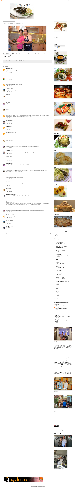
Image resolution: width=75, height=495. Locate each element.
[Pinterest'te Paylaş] (23, 60)
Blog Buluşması (66, 347)
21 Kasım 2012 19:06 (9, 217)
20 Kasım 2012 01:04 (9, 141)
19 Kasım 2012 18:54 (9, 129)
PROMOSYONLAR (60, 364)
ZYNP (7, 94)
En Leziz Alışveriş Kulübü (59, 242)
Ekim (56, 283)
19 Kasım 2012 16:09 (9, 99)
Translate (61, 47)
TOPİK (57, 259)
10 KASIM (57, 271)
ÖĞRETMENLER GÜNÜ (59, 247)
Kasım (57, 241)
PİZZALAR (64, 363)
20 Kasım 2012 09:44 (9, 153)
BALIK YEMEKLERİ (57, 347)
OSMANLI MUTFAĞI (67, 361)
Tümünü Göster (69, 323)
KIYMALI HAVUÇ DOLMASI (60, 263)
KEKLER (57, 357)
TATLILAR (56, 368)
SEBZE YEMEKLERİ (58, 366)
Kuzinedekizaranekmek (58, 311)
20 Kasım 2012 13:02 (9, 205)
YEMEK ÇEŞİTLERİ (66, 370)
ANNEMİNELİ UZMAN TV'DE (60, 278)
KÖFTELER (66, 357)
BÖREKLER (57, 348)
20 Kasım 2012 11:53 (9, 185)
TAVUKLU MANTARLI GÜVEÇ (60, 243)
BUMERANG (65, 348)
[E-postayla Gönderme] (16, 60)
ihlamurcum (7, 156)
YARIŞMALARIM (57, 370)
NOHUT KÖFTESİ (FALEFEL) (60, 273)
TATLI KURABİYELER (63, 367)
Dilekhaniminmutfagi (9, 214)
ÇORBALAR (62, 349)
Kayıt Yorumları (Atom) (8, 234)
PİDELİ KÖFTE (58, 253)
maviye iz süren (8, 108)
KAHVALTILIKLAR (67, 356)
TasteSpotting (57, 319)
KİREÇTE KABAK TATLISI (60, 277)
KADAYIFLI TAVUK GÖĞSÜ (60, 269)
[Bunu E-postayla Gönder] (18, 60)
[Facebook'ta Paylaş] (21, 60)
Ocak (56, 295)
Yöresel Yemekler (58, 372)
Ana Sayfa (27, 233)
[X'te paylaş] (20, 60)
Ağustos (57, 285)
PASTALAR (67, 362)
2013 (56, 237)
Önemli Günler (57, 362)
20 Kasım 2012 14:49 (9, 211)
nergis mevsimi (8, 169)
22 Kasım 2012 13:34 (9, 223)
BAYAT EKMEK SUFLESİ (60, 267)
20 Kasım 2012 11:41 (9, 172)
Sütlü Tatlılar (66, 366)
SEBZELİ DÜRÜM (58, 274)
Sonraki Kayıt (5, 233)
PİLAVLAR (59, 363)
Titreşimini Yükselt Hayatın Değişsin (60, 305)
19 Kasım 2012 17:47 (9, 123)
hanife (7, 102)
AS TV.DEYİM (58, 266)
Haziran (57, 288)
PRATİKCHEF (69, 363)
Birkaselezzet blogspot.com (10, 132)
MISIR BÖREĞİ (58, 251)
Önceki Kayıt (49, 233)
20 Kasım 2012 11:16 (9, 160)
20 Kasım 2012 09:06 (9, 147)
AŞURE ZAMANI (58, 262)
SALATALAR (67, 365)
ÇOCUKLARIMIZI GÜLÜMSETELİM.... (62, 246)
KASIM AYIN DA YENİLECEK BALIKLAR (62, 281)
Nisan (57, 291)
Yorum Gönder (7, 231)
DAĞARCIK (69, 349)
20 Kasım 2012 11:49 (9, 178)
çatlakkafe (7, 188)
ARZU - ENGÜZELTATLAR (10, 120)
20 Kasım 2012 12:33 (9, 191)
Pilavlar (55, 363)
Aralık (57, 239)
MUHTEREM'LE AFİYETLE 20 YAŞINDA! (61, 308)
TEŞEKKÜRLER (58, 254)
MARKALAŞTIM (63, 360)
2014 (56, 235)
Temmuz (57, 287)
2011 (56, 297)
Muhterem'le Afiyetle (58, 307)
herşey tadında (8, 68)
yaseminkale (7, 77)
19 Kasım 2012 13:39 (9, 85)
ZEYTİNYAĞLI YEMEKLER (64, 373)
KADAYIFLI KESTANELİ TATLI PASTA (62, 249)
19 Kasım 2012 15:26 (9, 91)
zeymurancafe (8, 126)
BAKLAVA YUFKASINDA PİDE (61, 250)
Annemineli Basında (57, 345)
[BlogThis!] (19, 60)
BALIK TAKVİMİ (67, 346)
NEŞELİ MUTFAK (9, 139)
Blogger (35, 486)
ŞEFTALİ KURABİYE (59, 270)
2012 (56, 238)
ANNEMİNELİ (8, 150)
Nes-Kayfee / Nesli (8, 88)
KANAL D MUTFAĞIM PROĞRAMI (61, 258)
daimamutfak (8, 163)
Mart (56, 292)
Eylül (56, 284)
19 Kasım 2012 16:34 (9, 110)
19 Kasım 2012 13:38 (9, 79)
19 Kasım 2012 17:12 (9, 117)
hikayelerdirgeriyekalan (9, 194)
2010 (56, 298)
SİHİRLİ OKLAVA (58, 315)
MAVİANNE (57, 304)
